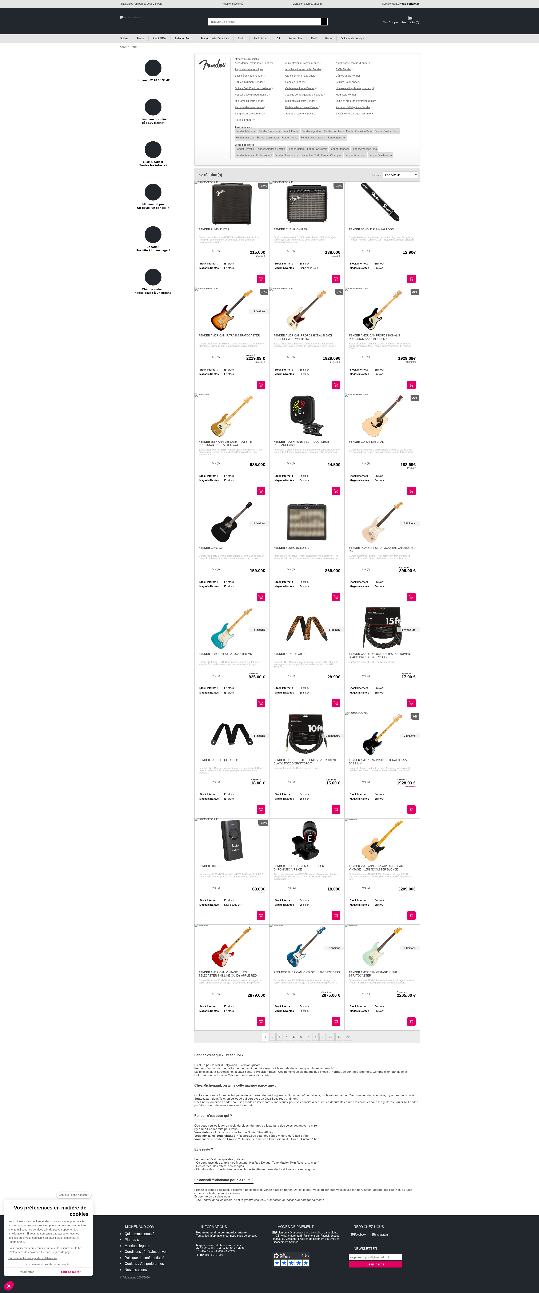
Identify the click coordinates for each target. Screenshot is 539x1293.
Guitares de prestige (352, 38)
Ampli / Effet (159, 38)
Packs (328, 38)
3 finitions (259, 311)
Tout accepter (70, 1271)
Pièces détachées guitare (249, 107)
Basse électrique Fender (249, 75)
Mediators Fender (346, 94)
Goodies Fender (294, 82)
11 (339, 1036)
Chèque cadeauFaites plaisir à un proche (153, 291)
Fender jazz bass (334, 131)
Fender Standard (339, 149)
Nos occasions (136, 1270)
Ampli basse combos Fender (352, 63)
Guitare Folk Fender (347, 82)
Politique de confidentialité (144, 1258)
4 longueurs (409, 629)
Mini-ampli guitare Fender (249, 101)
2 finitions (259, 523)
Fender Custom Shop (387, 131)
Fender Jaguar (290, 137)
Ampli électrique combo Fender (303, 69)
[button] (9, 1286)
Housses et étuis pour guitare (251, 94)
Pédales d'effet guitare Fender (353, 107)
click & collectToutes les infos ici (153, 163)
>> (348, 1036)
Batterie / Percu (183, 38)
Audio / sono (261, 38)
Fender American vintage (270, 149)
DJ (278, 38)
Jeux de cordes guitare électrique (304, 94)
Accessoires (295, 38)
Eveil (314, 38)
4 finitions (259, 735)
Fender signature (312, 131)
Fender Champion (331, 155)
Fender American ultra (364, 149)
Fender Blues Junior (286, 155)
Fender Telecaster (246, 131)
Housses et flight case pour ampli (355, 88)
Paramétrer (26, 1271)
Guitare (124, 38)
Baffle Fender (343, 69)
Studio (241, 38)
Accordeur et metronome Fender (253, 63)
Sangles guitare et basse (249, 113)
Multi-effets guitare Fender (300, 101)
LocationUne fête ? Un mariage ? (153, 248)
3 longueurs (333, 735)
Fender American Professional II (254, 155)
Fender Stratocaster (270, 131)
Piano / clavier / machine (215, 38)
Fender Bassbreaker (380, 155)
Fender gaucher (336, 137)
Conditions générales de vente (147, 1251)
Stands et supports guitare (300, 113)
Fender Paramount (355, 155)
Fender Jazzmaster (268, 137)
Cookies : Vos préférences (144, 1263)
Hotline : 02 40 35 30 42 (153, 80)
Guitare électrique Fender (300, 88)
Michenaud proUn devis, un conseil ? (153, 206)
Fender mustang (245, 137)
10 (330, 1036)
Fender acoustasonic (313, 137)
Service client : (400, 3)
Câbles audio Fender (348, 75)
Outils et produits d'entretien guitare (356, 101)
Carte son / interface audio (300, 75)
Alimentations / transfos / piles (302, 63)
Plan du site (133, 1239)
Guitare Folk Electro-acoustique (253, 88)
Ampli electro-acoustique (249, 69)
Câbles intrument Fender (249, 82)
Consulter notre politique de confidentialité (32, 1258)
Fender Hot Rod (309, 155)
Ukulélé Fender (243, 119)
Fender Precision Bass (359, 131)
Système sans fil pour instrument (354, 113)
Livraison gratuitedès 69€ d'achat (153, 121)
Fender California (317, 149)
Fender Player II (245, 149)
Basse (140, 38)
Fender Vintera (296, 149)
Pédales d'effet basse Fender (302, 107)
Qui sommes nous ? (139, 1234)
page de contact (247, 1235)
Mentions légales (137, 1246)
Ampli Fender (291, 131)
